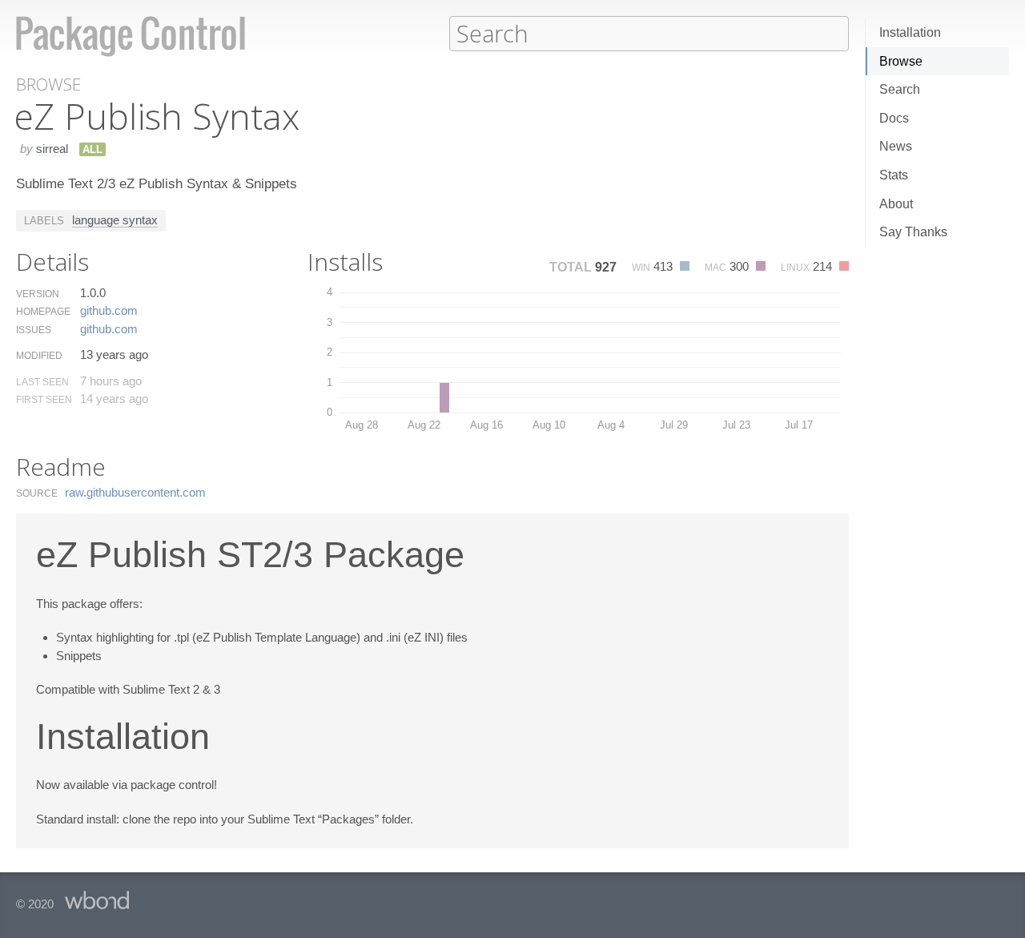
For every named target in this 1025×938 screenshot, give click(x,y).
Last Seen (42, 382)
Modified (39, 355)
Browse (900, 61)
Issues (33, 330)
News (895, 146)
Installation (910, 32)
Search (899, 89)
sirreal (52, 148)
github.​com (109, 310)
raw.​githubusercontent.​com (135, 492)
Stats (893, 175)
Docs (894, 118)
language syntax (115, 220)
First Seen (44, 399)
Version (37, 294)
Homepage (43, 311)
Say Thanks (913, 232)
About (896, 204)
